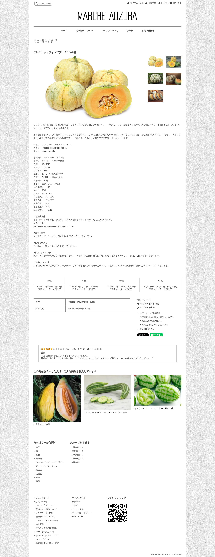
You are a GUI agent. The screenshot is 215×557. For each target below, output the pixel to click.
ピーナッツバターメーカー (47, 466)
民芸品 (39, 474)
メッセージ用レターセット (47, 520)
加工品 (39, 470)
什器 (38, 477)
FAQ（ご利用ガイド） (45, 532)
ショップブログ (42, 539)
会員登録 (152, 3)
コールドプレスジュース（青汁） (50, 462)
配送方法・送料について (46, 509)
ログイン (164, 3)
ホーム (64, 30)
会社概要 (40, 524)
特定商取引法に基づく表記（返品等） (157, 317)
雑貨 (38, 481)
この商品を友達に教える (151, 321)
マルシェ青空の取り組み (46, 528)
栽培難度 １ (78, 447)
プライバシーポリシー (81, 513)
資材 (38, 455)
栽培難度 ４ (78, 459)
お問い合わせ (148, 30)
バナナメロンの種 (41, 424)
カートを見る (78, 509)
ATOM (80, 517)
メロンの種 (53, 40)
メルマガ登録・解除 (44, 513)
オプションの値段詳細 (150, 313)
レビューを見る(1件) (149, 303)
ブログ (130, 30)
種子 (44, 40)
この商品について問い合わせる (154, 325)
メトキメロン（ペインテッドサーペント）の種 (105, 412)
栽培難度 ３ (78, 455)
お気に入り (145, 300)
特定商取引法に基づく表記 (47, 543)
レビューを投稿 (147, 307)
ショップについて (110, 30)
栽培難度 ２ (47, 42)
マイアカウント (137, 3)
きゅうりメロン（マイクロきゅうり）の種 (153, 408)
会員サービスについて (45, 517)
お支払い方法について (45, 505)
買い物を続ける (147, 329)
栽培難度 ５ (78, 462)
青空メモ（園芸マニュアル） (48, 535)
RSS (74, 517)
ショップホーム (42, 498)
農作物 (39, 459)
